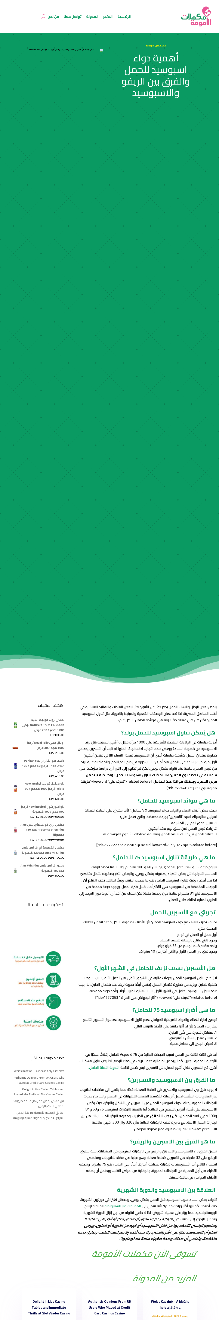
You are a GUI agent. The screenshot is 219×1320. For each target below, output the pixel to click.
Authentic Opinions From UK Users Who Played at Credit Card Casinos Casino (39, 1080)
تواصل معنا (72, 16)
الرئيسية (124, 16)
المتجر (108, 16)
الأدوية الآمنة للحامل (104, 1067)
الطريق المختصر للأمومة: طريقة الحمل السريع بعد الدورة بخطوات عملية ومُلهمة (38, 1115)
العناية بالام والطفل (162, 1316)
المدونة (92, 16)
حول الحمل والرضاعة (156, 46)
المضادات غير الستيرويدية (123, 1206)
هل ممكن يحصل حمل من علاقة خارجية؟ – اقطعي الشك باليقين (37, 1103)
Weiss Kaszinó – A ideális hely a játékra (39, 1071)
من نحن (53, 16)
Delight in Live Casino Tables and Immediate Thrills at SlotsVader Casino (39, 1092)
